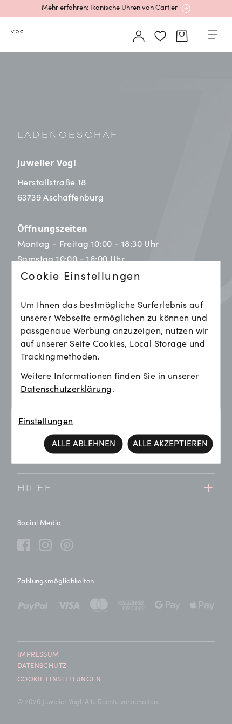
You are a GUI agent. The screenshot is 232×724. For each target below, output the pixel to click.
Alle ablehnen (83, 443)
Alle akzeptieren (170, 443)
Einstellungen (45, 421)
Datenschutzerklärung (66, 389)
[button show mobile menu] (212, 36)
